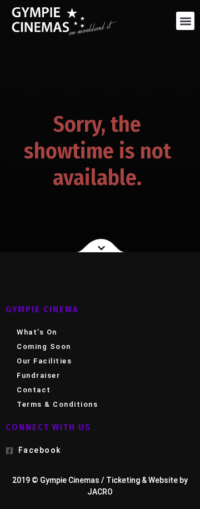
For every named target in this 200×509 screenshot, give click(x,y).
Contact (34, 390)
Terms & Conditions (57, 404)
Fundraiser (38, 375)
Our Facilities (44, 361)
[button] (185, 21)
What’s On (37, 332)
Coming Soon (44, 346)
